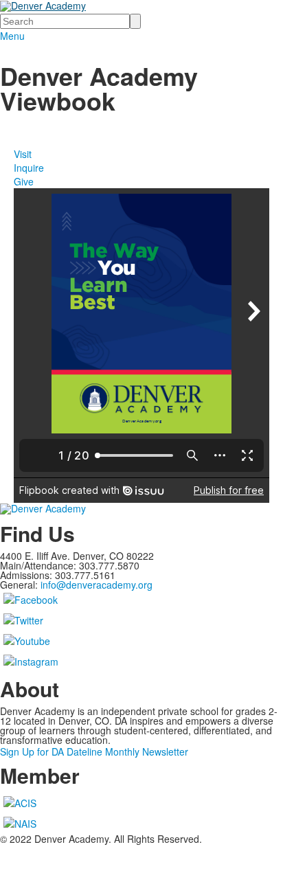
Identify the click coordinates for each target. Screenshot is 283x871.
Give (24, 181)
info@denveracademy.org (96, 584)
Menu (12, 36)
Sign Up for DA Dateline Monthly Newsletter (94, 751)
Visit (23, 154)
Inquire (29, 167)
